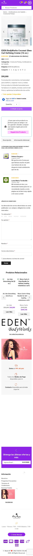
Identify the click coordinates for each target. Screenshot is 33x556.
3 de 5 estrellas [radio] (10, 216)
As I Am (9, 305)
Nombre (4, 243)
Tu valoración (6, 214)
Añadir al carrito (17, 109)
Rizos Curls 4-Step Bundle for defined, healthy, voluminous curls (24, 297)
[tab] (7, 140)
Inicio (5, 12)
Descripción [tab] (7, 140)
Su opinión (5, 220)
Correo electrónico (8, 251)
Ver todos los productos (16, 334)
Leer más (9, 312)
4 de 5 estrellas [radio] (16, 216)
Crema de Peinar (9, 14)
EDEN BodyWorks (14, 67)
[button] (3, 31)
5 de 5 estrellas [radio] (23, 216)
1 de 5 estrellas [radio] (2, 216)
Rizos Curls (24, 305)
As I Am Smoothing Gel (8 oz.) (9, 295)
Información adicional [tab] (21, 140)
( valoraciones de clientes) (18, 56)
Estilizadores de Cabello (17, 12)
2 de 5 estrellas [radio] (5, 216)
